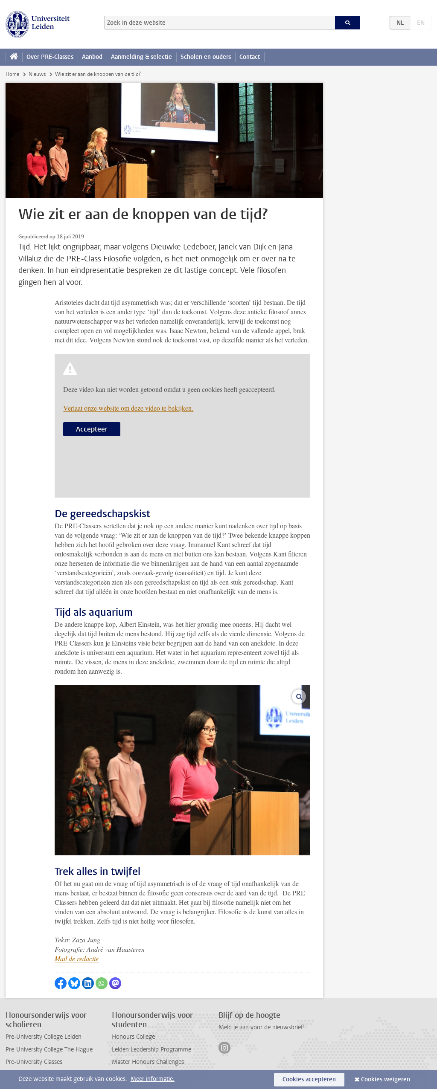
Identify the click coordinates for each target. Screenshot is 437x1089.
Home (12, 74)
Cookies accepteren (309, 1079)
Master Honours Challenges (148, 1062)
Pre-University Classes (34, 1062)
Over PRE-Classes (49, 57)
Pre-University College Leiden (44, 1037)
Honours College (133, 1037)
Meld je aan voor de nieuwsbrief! (261, 1027)
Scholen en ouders (206, 57)
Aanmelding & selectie (141, 57)
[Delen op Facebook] (61, 983)
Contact (249, 57)
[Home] (14, 57)
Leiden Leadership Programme (151, 1050)
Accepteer (92, 429)
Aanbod (92, 57)
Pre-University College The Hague (49, 1050)
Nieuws (37, 74)
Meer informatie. (153, 1079)
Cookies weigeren (385, 1079)
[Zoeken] (348, 22)
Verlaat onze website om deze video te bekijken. (128, 407)
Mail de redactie (77, 958)
